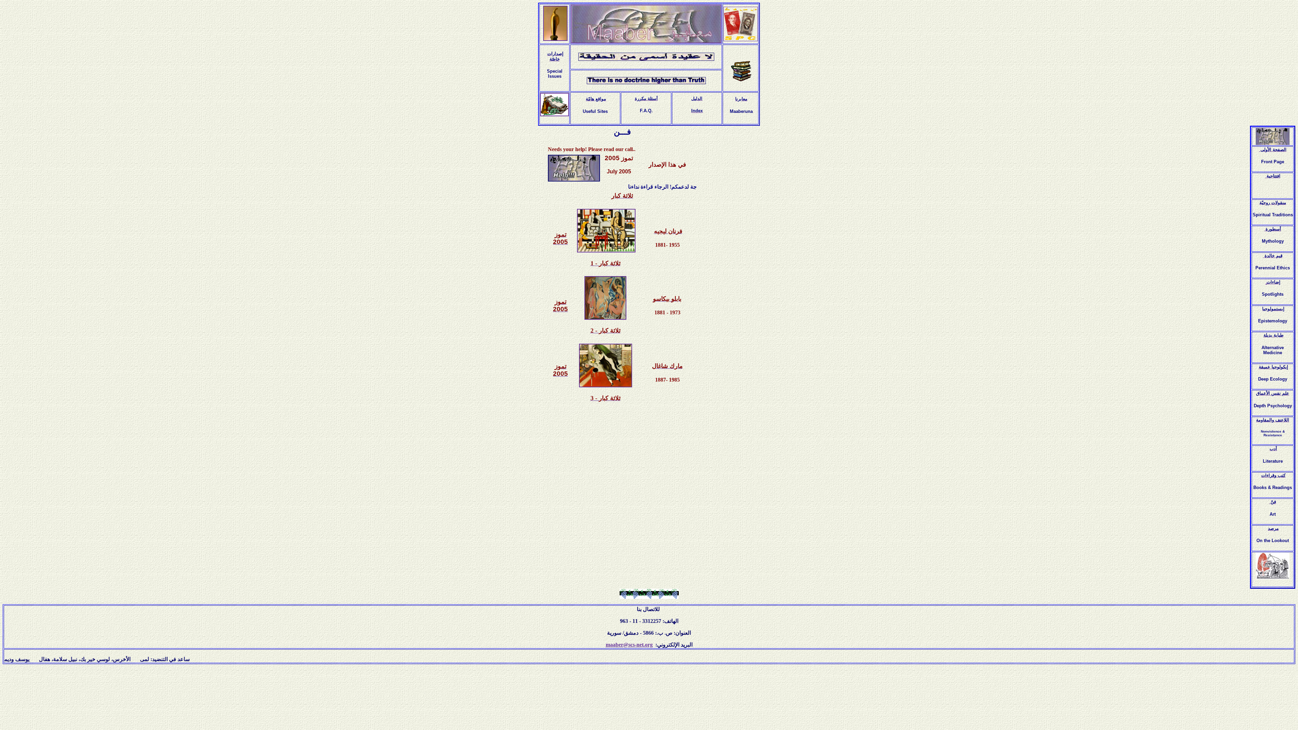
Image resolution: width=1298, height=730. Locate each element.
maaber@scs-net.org (629, 645)
